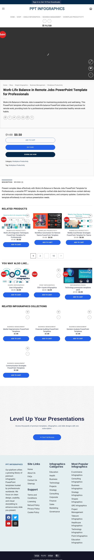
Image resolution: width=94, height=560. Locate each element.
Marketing (53, 508)
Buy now (30, 147)
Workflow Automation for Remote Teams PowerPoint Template (47, 234)
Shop (19, 17)
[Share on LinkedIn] (27, 118)
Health (52, 475)
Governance (54, 511)
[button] (3, 9)
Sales (51, 504)
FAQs (30, 476)
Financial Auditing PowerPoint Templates (46, 330)
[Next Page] (61, 255)
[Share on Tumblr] (32, 118)
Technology (54, 483)
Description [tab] (7, 182)
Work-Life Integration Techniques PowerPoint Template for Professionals (16, 235)
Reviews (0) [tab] (18, 182)
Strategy (53, 490)
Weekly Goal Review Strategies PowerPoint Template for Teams (79, 234)
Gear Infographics (16, 288)
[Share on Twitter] (14, 118)
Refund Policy (34, 505)
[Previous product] (49, 21)
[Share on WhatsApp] (5, 118)
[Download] (90, 75)
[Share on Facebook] (10, 118)
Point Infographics (79, 536)
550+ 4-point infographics (47, 288)
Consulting (54, 493)
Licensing (32, 501)
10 (54, 256)
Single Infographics (31, 17)
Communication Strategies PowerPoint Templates (16, 367)
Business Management (52, 17)
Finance (52, 501)
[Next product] (45, 21)
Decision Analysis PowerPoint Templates (78, 330)
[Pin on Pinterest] (23, 118)
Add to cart (30, 140)
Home (12, 17)
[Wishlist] (90, 68)
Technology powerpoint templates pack (78, 289)
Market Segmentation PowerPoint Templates (16, 330)
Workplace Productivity (73, 17)
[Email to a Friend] (19, 118)
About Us (31, 473)
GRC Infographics (79, 505)
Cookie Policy (33, 512)
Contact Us (32, 480)
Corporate (53, 497)
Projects (52, 486)
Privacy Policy (34, 509)
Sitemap (31, 484)
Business (53, 479)
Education (53, 472)
